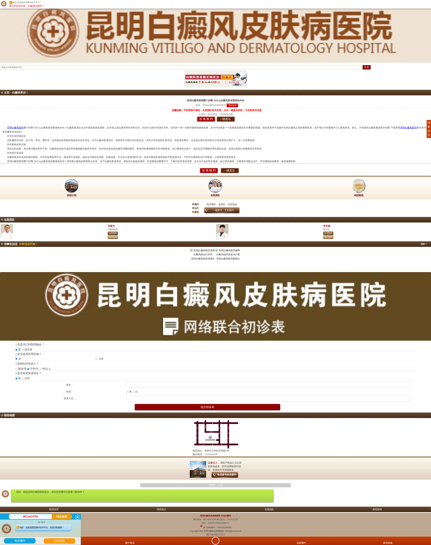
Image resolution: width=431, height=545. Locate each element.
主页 (6, 92)
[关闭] (77, 517)
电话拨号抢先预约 (226, 474)
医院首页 (54, 509)
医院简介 (161, 509)
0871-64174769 (210, 519)
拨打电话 (130, 543)
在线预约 (113, 233)
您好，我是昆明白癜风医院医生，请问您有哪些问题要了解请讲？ (50, 492)
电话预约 (19, 540)
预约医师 (113, 237)
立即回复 (60, 540)
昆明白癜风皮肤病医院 (214, 105)
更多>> (424, 244)
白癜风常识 (19, 92)
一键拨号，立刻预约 (223, 210)
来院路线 (377, 509)
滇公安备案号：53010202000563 (217, 527)
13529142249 (226, 114)
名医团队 (269, 509)
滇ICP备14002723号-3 (215, 534)
